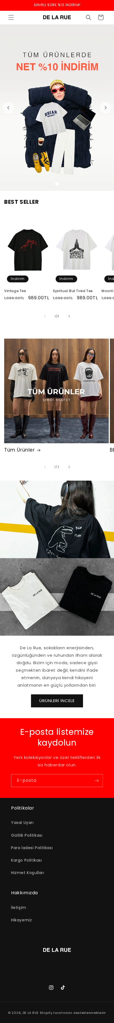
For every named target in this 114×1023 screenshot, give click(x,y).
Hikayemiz (21, 920)
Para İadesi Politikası (32, 848)
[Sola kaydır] (45, 316)
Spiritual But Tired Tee (73, 291)
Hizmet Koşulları (27, 872)
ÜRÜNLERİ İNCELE (57, 701)
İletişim (18, 907)
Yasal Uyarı (22, 822)
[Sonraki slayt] (105, 107)
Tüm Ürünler (19, 450)
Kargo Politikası (26, 860)
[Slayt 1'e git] (57, 183)
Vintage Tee (15, 291)
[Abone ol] (96, 780)
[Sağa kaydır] (69, 316)
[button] (11, 17)
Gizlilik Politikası (26, 835)
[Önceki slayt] (8, 107)
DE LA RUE (31, 1013)
